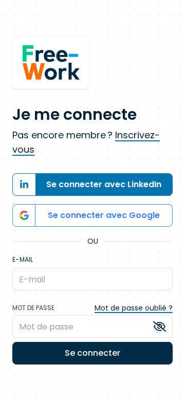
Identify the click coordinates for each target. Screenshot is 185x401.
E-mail (22, 260)
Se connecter (92, 353)
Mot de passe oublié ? (134, 308)
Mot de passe (33, 308)
